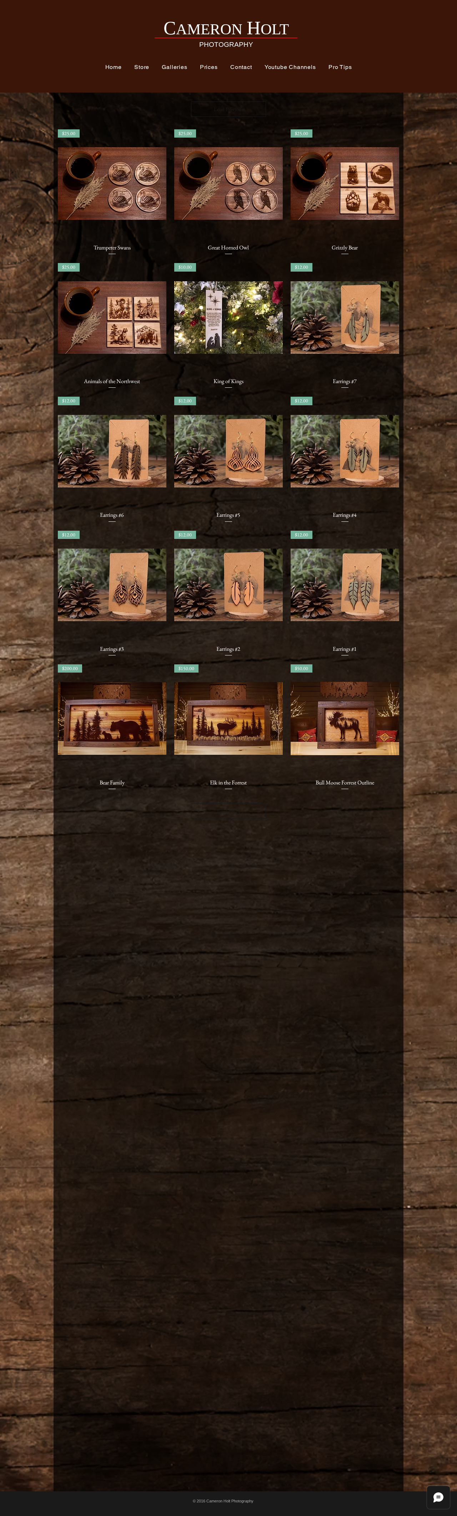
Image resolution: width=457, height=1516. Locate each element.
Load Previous (228, 109)
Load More (228, 811)
